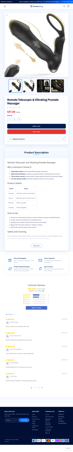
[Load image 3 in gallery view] (43, 86)
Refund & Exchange (48, 423)
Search (47, 414)
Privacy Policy (49, 427)
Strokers (34, 417)
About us (47, 433)
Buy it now (36, 132)
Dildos (34, 421)
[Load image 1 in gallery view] (15, 86)
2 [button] (34, 387)
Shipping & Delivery (48, 419)
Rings (33, 423)
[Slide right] (67, 86)
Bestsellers (35, 429)
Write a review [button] (36, 308)
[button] (5, 6)
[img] (10, 319)
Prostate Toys (36, 419)
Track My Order (49, 417)
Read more (36, 246)
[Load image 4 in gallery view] (57, 86)
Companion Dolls (35, 426)
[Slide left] (6, 86)
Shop (33, 414)
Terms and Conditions (48, 429)
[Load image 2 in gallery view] (29, 86)
